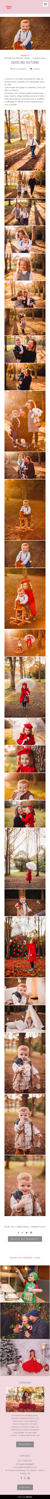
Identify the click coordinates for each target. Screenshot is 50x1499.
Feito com (25, 1497)
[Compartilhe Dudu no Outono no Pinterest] (31, 1233)
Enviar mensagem (26, 1464)
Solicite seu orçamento (25, 1239)
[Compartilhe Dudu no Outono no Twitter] (27, 1233)
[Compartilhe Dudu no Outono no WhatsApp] (22, 1233)
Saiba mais (25, 1444)
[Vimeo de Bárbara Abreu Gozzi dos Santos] (28, 1478)
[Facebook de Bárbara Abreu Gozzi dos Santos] (21, 1478)
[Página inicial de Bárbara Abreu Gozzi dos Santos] (8, 7)
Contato (25, 1487)
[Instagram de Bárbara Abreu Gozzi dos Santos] (25, 1478)
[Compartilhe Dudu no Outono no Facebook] (18, 1233)
